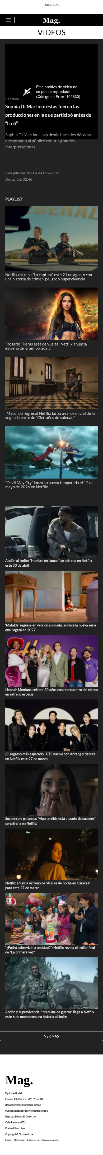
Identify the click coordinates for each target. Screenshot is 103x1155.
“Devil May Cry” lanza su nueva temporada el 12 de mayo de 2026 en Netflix (49, 484)
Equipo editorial (13, 1093)
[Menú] (9, 20)
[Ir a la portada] (19, 1082)
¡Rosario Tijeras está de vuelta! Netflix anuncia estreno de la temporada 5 (46, 346)
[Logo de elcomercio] (51, 21)
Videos (51, 32)
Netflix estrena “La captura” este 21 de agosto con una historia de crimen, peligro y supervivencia (48, 276)
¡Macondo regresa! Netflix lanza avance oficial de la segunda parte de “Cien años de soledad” (50, 415)
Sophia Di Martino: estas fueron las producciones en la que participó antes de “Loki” (48, 114)
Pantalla (12, 99)
